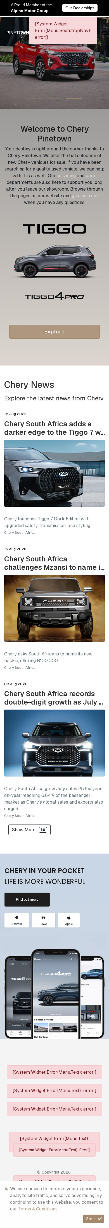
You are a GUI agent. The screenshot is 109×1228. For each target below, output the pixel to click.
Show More (28, 830)
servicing (67, 176)
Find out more (27, 899)
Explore (54, 331)
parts (91, 176)
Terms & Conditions (38, 1209)
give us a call (85, 196)
